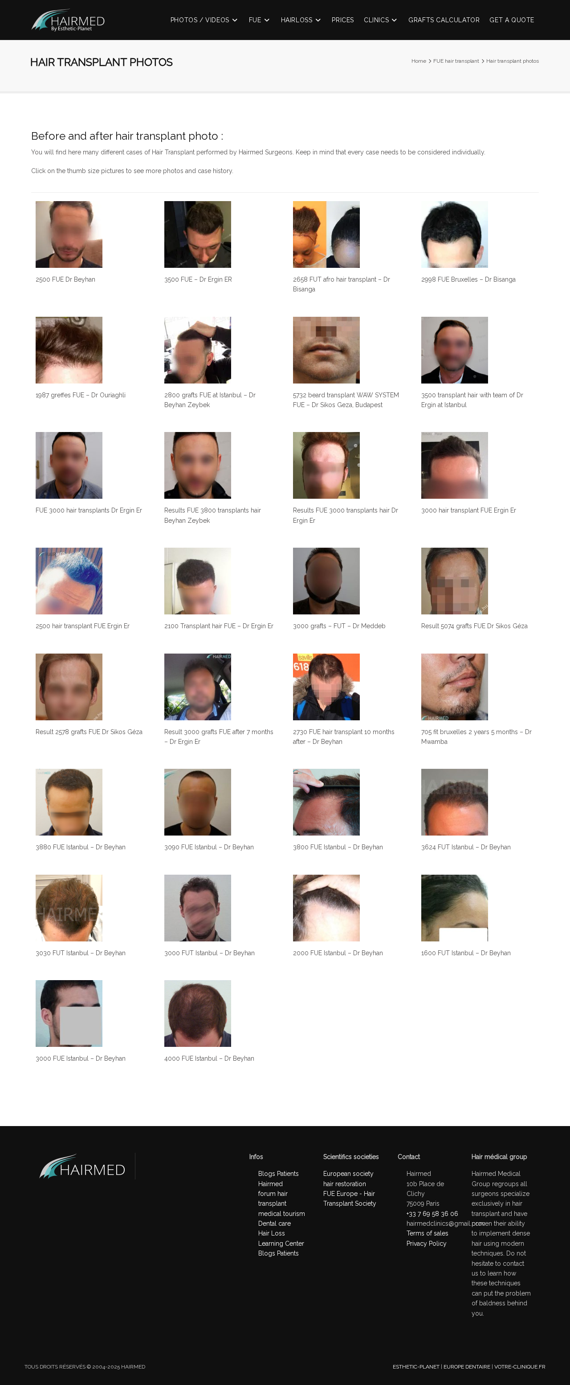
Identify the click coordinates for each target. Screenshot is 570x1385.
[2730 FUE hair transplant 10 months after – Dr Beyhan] (326, 687)
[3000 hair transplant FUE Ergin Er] (454, 465)
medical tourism (281, 1213)
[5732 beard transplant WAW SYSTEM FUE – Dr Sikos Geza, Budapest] (326, 350)
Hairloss (297, 20)
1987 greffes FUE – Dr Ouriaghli (81, 395)
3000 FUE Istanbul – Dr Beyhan (81, 1058)
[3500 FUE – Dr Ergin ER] (197, 234)
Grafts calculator (444, 20)
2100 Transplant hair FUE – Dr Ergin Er (218, 626)
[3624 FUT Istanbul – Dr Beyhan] (454, 802)
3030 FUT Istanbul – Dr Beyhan (81, 953)
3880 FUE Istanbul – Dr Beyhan (81, 847)
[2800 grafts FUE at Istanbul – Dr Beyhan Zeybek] (197, 350)
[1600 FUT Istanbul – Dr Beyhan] (454, 908)
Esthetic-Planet (416, 1367)
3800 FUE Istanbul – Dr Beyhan (338, 847)
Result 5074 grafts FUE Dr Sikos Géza (474, 626)
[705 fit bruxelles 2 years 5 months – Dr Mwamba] (454, 687)
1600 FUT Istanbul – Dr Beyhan (466, 953)
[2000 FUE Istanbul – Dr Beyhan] (326, 908)
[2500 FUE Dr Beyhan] (69, 234)
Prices (343, 20)
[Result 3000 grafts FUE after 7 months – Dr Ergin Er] (197, 687)
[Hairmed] (72, 25)
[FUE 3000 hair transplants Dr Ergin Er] (69, 465)
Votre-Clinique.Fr (520, 1367)
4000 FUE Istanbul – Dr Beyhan (209, 1058)
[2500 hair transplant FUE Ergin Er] (69, 581)
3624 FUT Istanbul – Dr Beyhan (466, 847)
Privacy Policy (427, 1243)
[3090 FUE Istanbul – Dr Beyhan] (197, 802)
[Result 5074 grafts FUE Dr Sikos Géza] (454, 581)
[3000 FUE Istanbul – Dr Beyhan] (69, 1013)
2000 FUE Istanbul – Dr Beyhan (338, 953)
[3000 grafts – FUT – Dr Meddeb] (326, 581)
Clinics (376, 20)
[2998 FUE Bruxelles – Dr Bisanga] (454, 234)
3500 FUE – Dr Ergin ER (198, 279)
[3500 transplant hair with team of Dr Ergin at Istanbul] (454, 350)
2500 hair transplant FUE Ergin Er (83, 626)
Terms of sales (427, 1233)
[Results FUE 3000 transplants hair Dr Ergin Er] (326, 465)
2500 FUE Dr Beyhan (65, 279)
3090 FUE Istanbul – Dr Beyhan (209, 847)
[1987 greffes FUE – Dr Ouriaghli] (69, 350)
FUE (255, 20)
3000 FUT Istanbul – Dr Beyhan (209, 953)
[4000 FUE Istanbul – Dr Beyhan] (197, 1013)
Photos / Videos (200, 20)
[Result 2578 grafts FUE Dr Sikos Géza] (69, 687)
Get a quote (511, 20)
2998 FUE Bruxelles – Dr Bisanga (468, 279)
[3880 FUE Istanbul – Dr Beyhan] (69, 802)
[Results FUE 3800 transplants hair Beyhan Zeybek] (197, 465)
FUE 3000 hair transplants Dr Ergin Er (89, 510)
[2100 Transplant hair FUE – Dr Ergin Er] (197, 581)
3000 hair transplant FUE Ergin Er (468, 510)
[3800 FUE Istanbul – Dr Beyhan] (326, 802)
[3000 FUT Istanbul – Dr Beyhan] (197, 908)
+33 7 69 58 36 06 (432, 1213)
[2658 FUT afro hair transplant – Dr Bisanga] (326, 234)
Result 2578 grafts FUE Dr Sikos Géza (89, 731)
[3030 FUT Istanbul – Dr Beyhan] (69, 908)
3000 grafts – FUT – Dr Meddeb (339, 626)
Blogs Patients (278, 1253)
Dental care (274, 1223)
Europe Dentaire (467, 1367)
